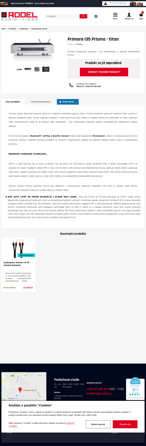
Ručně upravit (98, 424)
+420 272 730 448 (93, 86)
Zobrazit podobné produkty (104, 72)
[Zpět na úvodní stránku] (19, 16)
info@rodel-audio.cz (98, 393)
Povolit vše (125, 424)
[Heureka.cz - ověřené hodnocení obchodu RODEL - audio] (135, 400)
